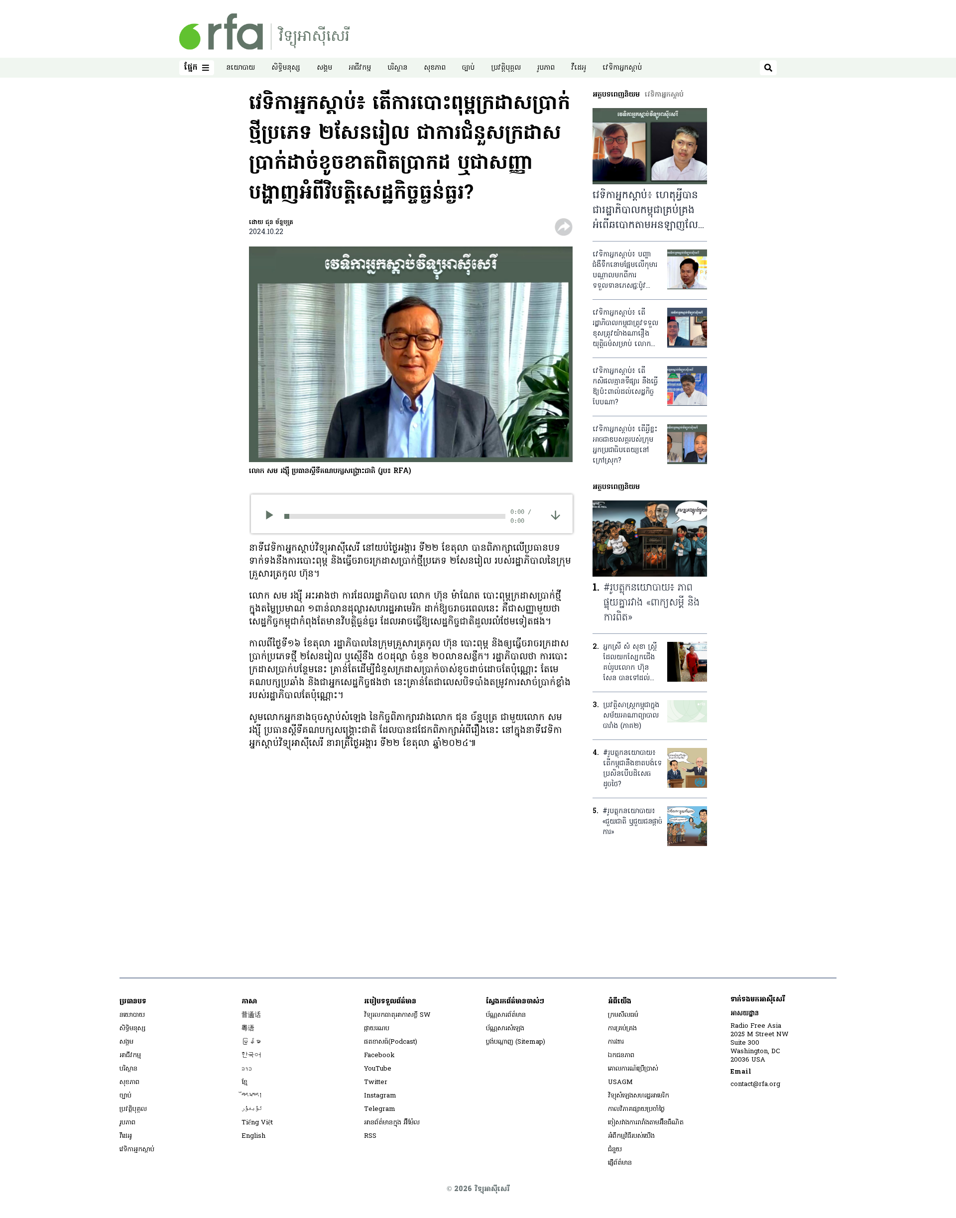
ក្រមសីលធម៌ (623, 1015)
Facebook (379, 1055)
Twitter (375, 1082)
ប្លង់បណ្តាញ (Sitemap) (515, 1042)
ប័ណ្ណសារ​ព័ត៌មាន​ (506, 1015)
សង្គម (324, 68)
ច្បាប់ (468, 68)
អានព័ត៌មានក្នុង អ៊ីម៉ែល (392, 1122)
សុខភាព (435, 68)
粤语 (247, 1028)
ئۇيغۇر (251, 1109)
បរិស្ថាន (397, 68)
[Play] (272, 516)
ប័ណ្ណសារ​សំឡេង (505, 1028)
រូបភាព (546, 68)
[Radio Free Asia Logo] (264, 31)
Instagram (380, 1095)
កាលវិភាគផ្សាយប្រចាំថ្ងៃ (636, 1109)
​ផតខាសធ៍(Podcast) (390, 1042)
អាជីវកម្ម (360, 68)
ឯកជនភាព (621, 1055)
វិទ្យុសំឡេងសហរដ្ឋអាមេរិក (638, 1095)
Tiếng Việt (257, 1122)
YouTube (377, 1069)
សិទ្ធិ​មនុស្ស (285, 68)
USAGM (620, 1082)
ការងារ (616, 1042)
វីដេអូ (578, 68)
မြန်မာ (251, 1042)
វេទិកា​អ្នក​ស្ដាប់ (622, 68)
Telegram (379, 1109)
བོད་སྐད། (251, 1095)
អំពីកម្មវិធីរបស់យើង (631, 1136)
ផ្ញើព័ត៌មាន (620, 1163)
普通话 (251, 1015)
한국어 (251, 1055)
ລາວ (246, 1069)
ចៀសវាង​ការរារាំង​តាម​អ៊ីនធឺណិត (646, 1122)
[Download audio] (555, 514)
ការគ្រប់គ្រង (622, 1028)
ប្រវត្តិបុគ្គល (506, 68)
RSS (370, 1136)
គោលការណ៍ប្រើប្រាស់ (633, 1069)
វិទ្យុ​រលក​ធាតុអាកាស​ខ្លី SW (397, 1015)
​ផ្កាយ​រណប (376, 1028)
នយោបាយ (240, 68)
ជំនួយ (615, 1149)
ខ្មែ (244, 1082)
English (253, 1136)
